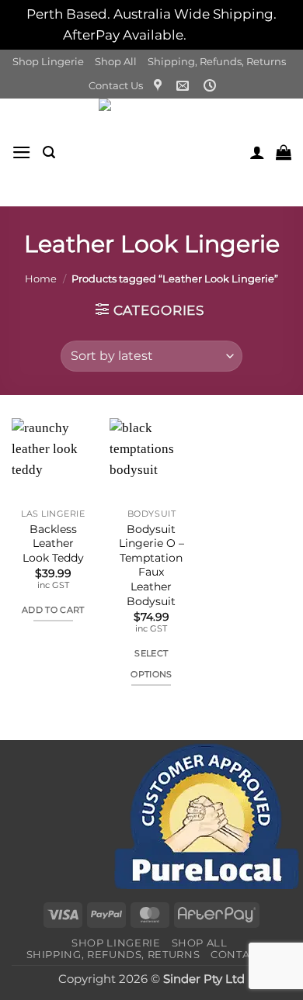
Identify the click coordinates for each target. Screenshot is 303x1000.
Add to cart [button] (53, 609)
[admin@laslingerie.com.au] (184, 85)
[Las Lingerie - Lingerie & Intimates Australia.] (152, 152)
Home (41, 278)
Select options (151, 664)
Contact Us (116, 85)
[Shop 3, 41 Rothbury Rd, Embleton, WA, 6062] (159, 85)
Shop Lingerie (48, 61)
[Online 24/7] (212, 85)
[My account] (257, 152)
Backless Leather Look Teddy (53, 543)
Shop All (116, 61)
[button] (22, 152)
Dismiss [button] (215, 35)
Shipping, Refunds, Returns (217, 61)
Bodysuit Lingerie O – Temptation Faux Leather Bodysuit (151, 565)
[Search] (49, 152)
